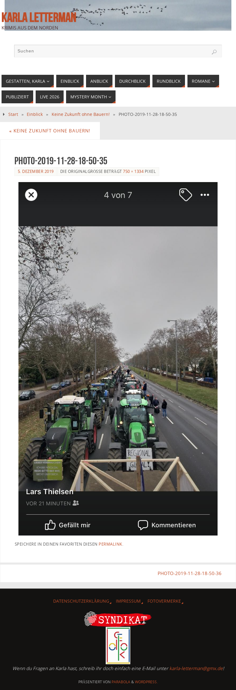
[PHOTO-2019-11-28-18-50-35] (118, 358)
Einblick (35, 114)
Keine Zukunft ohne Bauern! (81, 114)
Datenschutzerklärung (81, 601)
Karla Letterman (39, 17)
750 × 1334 (133, 171)
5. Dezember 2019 (36, 171)
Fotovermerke (164, 601)
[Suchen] (214, 52)
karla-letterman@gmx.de (196, 668)
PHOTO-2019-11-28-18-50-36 (190, 573)
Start (13, 114)
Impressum (128, 601)
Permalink (110, 544)
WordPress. (146, 681)
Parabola (121, 681)
